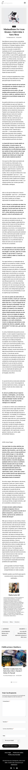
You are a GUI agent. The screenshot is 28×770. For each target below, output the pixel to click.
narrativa (17, 622)
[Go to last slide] (4, 665)
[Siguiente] (24, 665)
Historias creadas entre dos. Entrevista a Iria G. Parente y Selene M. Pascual (12, 671)
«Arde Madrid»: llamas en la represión (6, 632)
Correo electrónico (8, 729)
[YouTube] (17, 768)
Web (4, 736)
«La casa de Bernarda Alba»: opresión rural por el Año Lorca (20, 633)
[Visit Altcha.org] (18, 741)
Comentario (6, 701)
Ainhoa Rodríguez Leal (10, 675)
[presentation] (14, 658)
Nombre (5, 722)
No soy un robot (9, 740)
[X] (14, 768)
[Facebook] (11, 768)
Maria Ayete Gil (11, 37)
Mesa (11, 622)
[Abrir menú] (24, 2)
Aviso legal (8, 753)
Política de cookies (18, 753)
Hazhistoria (14, 764)
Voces (13, 26)
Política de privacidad (14, 755)
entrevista (5, 622)
